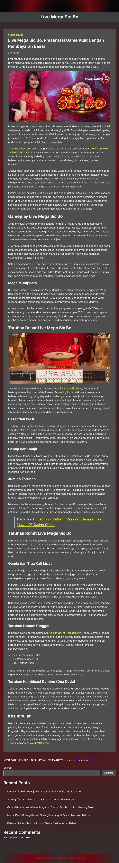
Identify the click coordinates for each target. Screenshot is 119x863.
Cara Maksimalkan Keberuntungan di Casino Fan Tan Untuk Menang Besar (50, 807)
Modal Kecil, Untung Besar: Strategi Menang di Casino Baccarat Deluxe (48, 815)
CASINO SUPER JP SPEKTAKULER (64, 858)
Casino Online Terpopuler (64, 632)
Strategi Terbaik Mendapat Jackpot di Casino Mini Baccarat (41, 799)
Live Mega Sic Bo (69, 388)
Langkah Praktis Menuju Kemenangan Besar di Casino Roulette (44, 791)
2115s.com (43, 743)
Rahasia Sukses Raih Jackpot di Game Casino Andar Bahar (41, 823)
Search (7, 767)
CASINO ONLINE (15, 35)
